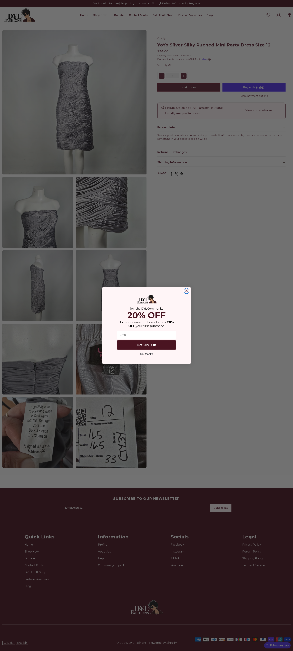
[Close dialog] (186, 291)
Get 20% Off (146, 345)
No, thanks (146, 354)
